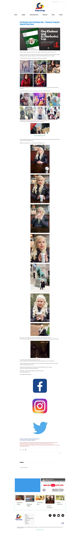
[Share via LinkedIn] (25, 449)
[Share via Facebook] (20, 449)
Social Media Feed (29, 518)
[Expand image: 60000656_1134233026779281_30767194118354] (40, 80)
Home (26, 515)
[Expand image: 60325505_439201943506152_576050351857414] (53, 99)
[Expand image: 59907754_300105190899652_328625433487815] (26, 80)
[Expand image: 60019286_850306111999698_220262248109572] (40, 112)
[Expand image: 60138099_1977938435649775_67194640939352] (26, 99)
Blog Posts (27, 520)
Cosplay (27, 516)
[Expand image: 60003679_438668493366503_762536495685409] (40, 66)
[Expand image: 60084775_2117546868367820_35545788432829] (40, 99)
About (26, 521)
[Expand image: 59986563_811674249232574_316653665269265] (53, 112)
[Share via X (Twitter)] (23, 449)
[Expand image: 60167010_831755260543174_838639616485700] (26, 66)
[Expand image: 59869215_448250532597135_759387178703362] (26, 112)
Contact (27, 523)
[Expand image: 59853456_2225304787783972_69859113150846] (53, 66)
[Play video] (40, 128)
